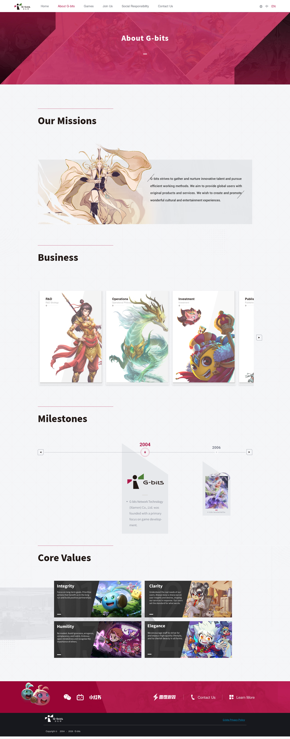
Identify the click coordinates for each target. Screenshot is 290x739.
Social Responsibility (135, 6)
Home (45, 6)
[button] (259, 338)
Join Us (108, 6)
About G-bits (66, 6)
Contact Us (165, 6)
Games (89, 6)
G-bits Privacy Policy (234, 720)
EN (273, 6)
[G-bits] (22, 6)
